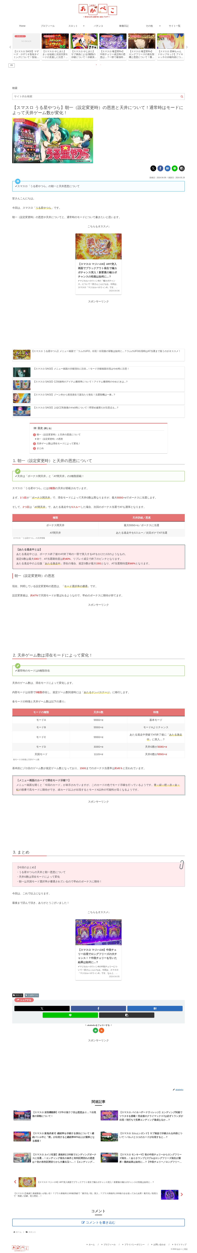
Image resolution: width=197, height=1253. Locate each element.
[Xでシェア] (153, 168)
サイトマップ (180, 1244)
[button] (182, 96)
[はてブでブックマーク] (167, 168)
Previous (10, 47)
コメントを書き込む (100, 1222)
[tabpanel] (26, 46)
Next (186, 47)
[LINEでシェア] (175, 168)
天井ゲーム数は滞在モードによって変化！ (59, 443)
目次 (40, 428)
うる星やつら (33, 995)
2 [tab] (100, 64)
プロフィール (110, 1244)
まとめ (40, 448)
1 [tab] (96, 64)
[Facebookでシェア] (160, 168)
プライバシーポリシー (134, 1244)
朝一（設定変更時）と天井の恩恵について (59, 434)
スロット (18, 995)
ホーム (92, 1244)
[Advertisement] (98, 74)
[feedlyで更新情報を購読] (95, 1030)
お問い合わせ (159, 1244)
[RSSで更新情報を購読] (101, 1030)
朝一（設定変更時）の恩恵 (50, 439)
